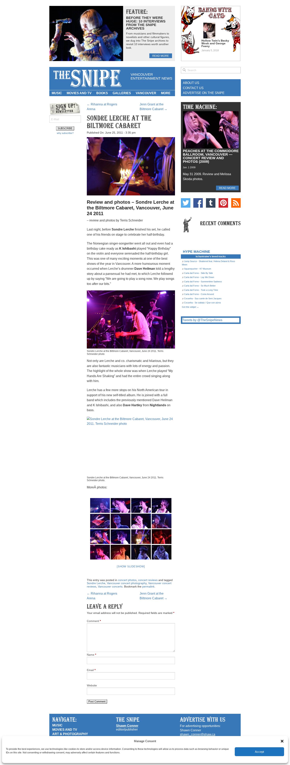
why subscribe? (65, 133)
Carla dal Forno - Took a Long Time (201, 290)
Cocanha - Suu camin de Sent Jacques (203, 298)
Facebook (198, 203)
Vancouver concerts (110, 586)
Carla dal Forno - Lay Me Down (199, 277)
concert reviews (148, 580)
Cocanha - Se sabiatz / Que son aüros (202, 302)
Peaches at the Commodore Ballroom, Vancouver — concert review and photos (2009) (211, 156)
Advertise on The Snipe (204, 93)
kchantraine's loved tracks (211, 256)
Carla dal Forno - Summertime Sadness (203, 281)
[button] (282, 741)
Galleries (122, 93)
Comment (94, 621)
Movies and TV (79, 93)
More (165, 93)
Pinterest (223, 203)
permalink (148, 586)
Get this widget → (190, 307)
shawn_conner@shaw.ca (197, 734)
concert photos (127, 580)
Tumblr (210, 203)
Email (91, 670)
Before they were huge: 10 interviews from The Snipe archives (146, 23)
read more (160, 55)
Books (102, 93)
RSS (236, 203)
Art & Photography (70, 734)
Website (92, 685)
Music (57, 93)
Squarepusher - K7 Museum (197, 269)
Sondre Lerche (96, 583)
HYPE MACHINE (196, 251)
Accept (259, 751)
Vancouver (146, 93)
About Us (191, 83)
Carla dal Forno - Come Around (199, 294)
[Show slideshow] (131, 566)
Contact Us (193, 88)
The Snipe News (87, 78)
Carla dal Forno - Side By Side (198, 273)
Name (91, 654)
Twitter (185, 203)
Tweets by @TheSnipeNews (202, 320)
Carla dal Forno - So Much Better (200, 285)
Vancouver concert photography (127, 583)
